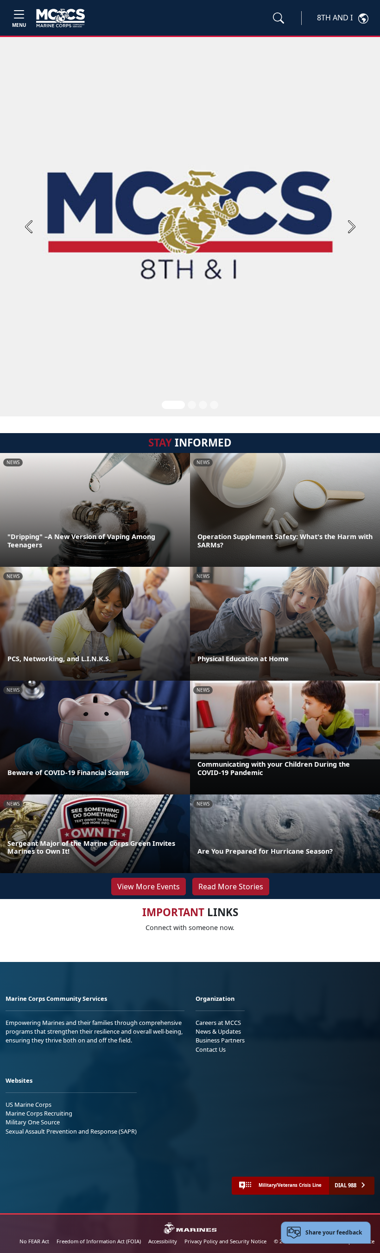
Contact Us (211, 1049)
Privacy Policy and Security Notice (225, 1241)
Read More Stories (230, 886)
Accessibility (162, 1241)
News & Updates (218, 1031)
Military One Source (33, 1122)
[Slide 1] (173, 405)
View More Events (148, 886)
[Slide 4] (214, 405)
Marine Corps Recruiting (39, 1113)
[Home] (60, 18)
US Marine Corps (28, 1104)
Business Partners (220, 1040)
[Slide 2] (192, 405)
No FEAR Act (34, 1241)
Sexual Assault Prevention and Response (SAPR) (71, 1131)
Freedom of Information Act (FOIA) (99, 1241)
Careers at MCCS (218, 1022)
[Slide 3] (203, 405)
